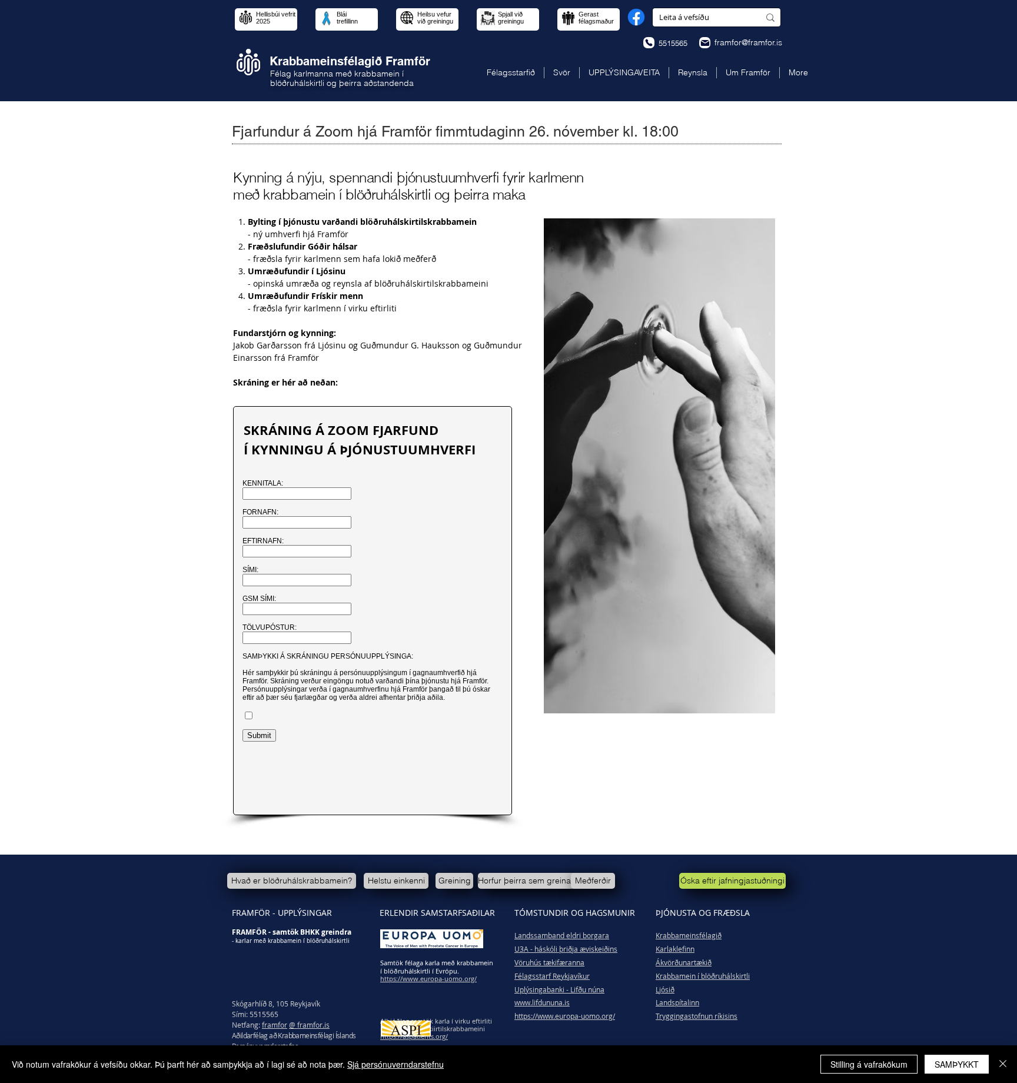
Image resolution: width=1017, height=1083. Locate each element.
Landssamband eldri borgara (561, 935)
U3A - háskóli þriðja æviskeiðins (565, 949)
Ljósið (665, 989)
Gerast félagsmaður (596, 18)
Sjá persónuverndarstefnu (395, 1064)
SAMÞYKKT (957, 1064)
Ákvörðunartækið (684, 962)
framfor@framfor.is (748, 42)
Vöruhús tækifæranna (549, 962)
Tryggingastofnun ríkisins (696, 1016)
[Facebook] (636, 17)
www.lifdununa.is (542, 1002)
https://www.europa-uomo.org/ (564, 1016)
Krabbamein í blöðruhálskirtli (703, 976)
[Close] (1003, 1064)
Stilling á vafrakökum (869, 1064)
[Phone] (648, 42)
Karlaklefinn (675, 949)
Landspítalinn (677, 1002)
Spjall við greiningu (511, 18)
